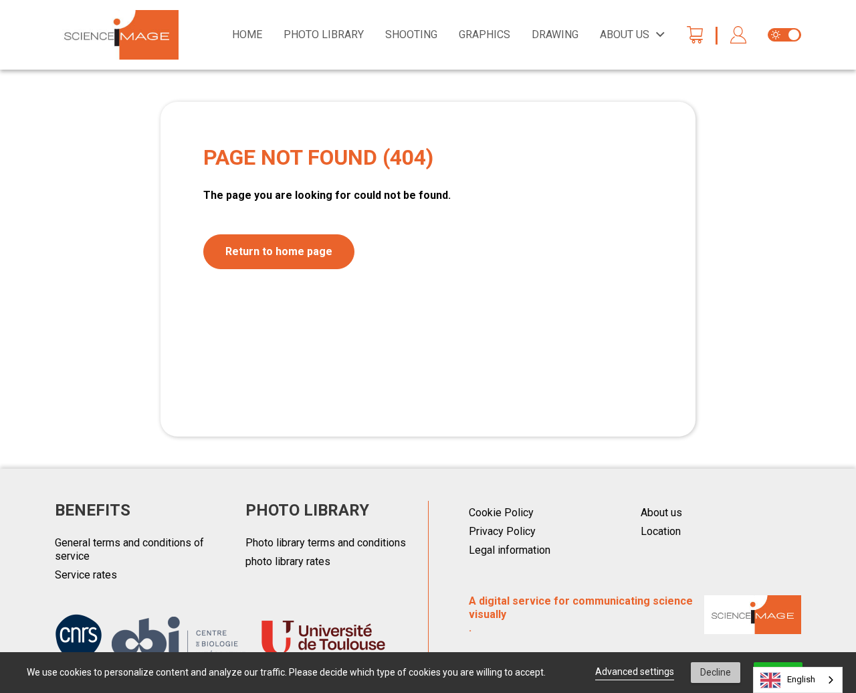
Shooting (411, 34)
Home (247, 34)
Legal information (509, 550)
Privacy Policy (502, 531)
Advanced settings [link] (634, 671)
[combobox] (798, 680)
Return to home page (278, 251)
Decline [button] (715, 672)
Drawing (555, 34)
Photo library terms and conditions (325, 542)
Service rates (86, 574)
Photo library (324, 34)
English (801, 679)
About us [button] (624, 34)
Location (661, 531)
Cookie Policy (501, 512)
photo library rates (287, 561)
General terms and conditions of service (129, 549)
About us (661, 512)
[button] (738, 35)
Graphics (484, 34)
